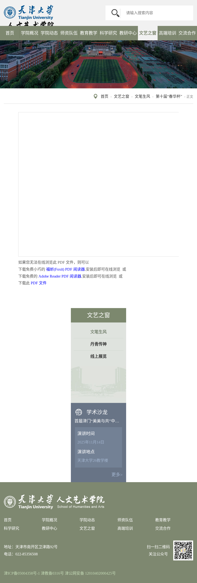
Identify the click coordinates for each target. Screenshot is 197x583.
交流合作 (187, 33)
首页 (10, 33)
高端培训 (167, 33)
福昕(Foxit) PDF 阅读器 (65, 269)
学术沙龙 (97, 412)
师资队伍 (69, 33)
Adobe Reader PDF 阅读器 (59, 276)
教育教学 (88, 33)
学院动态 (49, 33)
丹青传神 (98, 344)
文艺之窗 (147, 33)
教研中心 (128, 33)
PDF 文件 (39, 283)
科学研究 (108, 33)
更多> (117, 474)
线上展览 (98, 356)
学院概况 (29, 33)
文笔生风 (142, 96)
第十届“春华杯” (169, 96)
